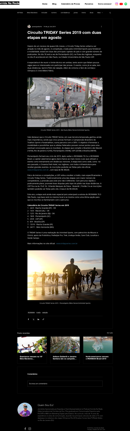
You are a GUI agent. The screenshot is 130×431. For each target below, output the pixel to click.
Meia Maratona (32, 13)
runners (54, 13)
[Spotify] (126, 4)
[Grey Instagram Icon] (29, 428)
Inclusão (44, 13)
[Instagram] (116, 4)
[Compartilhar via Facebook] (28, 319)
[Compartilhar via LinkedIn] (38, 319)
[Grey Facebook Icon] (25, 428)
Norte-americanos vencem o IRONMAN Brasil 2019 (97, 358)
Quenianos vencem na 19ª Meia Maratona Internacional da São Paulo (31, 358)
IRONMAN (31, 312)
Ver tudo (110, 333)
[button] (110, 12)
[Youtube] (121, 4)
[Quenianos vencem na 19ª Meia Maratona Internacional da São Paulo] (32, 345)
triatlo (38, 312)
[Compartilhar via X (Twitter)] (33, 319)
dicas (91, 13)
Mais (99, 13)
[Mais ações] (101, 26)
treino (84, 13)
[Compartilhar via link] (43, 319)
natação (45, 312)
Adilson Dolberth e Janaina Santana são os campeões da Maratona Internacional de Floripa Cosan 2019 (64, 358)
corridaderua (65, 13)
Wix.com (102, 429)
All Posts (20, 13)
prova (76, 13)
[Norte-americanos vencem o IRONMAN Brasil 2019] (98, 345)
